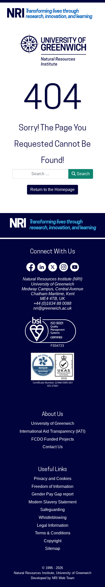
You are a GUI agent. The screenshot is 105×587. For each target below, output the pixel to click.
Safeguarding (52, 509)
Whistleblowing (53, 517)
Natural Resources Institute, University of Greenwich (52, 573)
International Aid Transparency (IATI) (52, 431)
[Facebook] (30, 267)
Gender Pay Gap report (52, 494)
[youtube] (74, 267)
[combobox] (40, 174)
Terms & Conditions (52, 533)
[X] (52, 267)
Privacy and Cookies (52, 478)
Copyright (52, 541)
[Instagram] (63, 267)
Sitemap (52, 548)
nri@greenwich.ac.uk (52, 308)
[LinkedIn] (41, 267)
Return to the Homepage (52, 189)
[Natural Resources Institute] (52, 49)
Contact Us (53, 447)
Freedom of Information (52, 486)
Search (83, 174)
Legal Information (52, 525)
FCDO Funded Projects (52, 439)
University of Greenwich (52, 423)
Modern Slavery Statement (52, 502)
